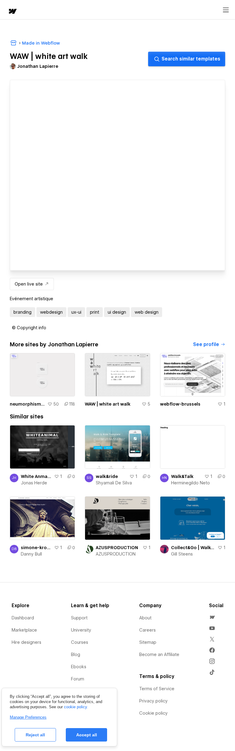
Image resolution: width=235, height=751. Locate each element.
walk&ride (107, 476)
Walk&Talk (182, 476)
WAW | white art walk (107, 404)
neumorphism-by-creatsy (27, 404)
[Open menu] (226, 10)
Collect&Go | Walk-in (193, 547)
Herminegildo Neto (190, 482)
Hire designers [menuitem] (26, 642)
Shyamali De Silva (114, 482)
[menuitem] (212, 617)
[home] (12, 11)
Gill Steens (182, 554)
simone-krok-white (36, 547)
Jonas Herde (34, 482)
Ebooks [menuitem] (78, 666)
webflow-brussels (180, 404)
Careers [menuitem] (147, 630)
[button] (29, 328)
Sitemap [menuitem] (147, 642)
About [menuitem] (145, 617)
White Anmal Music (36, 476)
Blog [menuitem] (75, 654)
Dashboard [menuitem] (23, 617)
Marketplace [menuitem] (24, 630)
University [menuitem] (81, 630)
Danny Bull (31, 554)
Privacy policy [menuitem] (153, 700)
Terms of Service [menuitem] (156, 688)
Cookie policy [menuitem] (153, 713)
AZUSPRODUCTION (117, 547)
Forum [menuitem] (77, 678)
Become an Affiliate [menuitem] (159, 654)
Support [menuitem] (79, 617)
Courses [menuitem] (79, 642)
